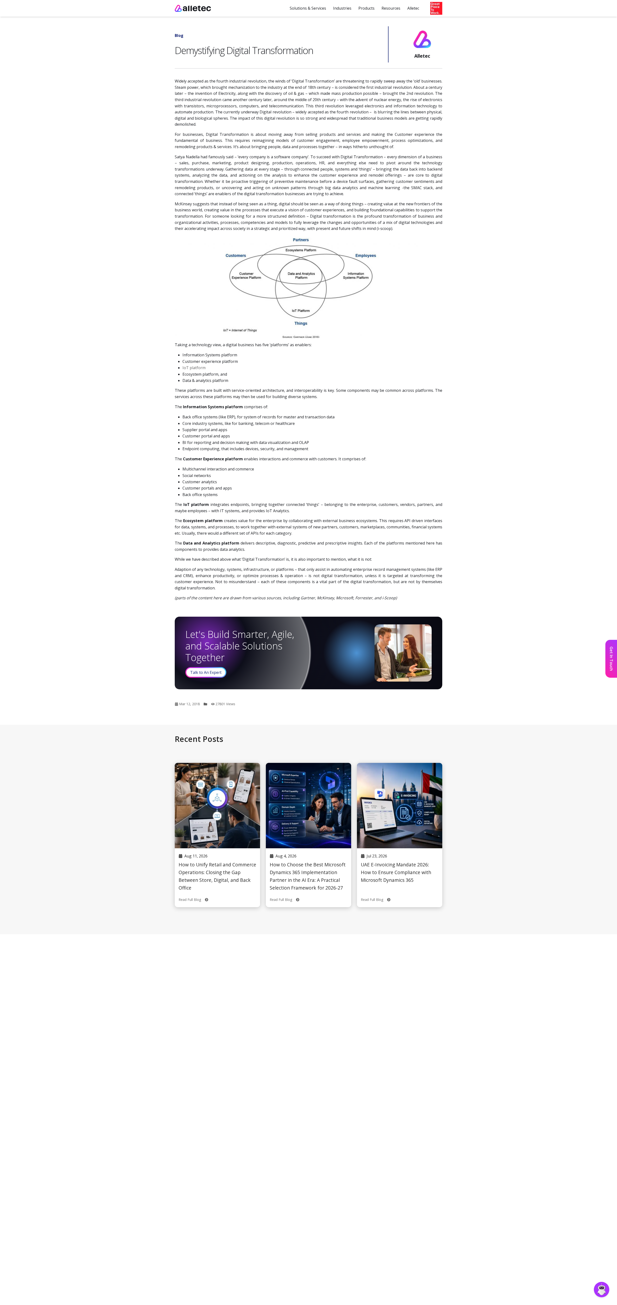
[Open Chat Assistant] (601, 1289)
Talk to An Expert (205, 672)
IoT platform (194, 367)
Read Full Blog (192, 899)
